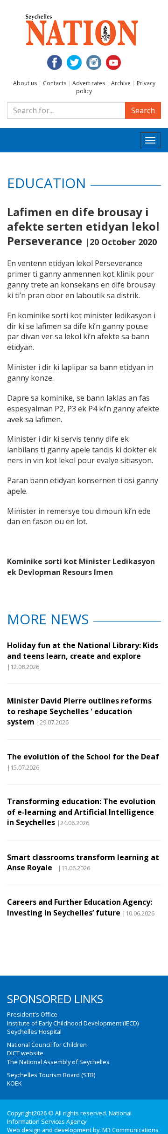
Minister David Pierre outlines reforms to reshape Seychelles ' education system (79, 711)
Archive (121, 83)
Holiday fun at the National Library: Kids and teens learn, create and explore (82, 650)
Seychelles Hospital (34, 1031)
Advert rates (88, 83)
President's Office (32, 1014)
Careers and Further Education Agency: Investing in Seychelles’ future (79, 907)
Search (143, 110)
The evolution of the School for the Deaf (83, 756)
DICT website (25, 1053)
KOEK (14, 1083)
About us (25, 83)
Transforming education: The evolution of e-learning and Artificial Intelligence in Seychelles (81, 811)
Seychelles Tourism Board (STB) (51, 1075)
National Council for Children (47, 1044)
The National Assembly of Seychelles (58, 1062)
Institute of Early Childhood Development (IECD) (73, 1023)
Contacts (54, 83)
